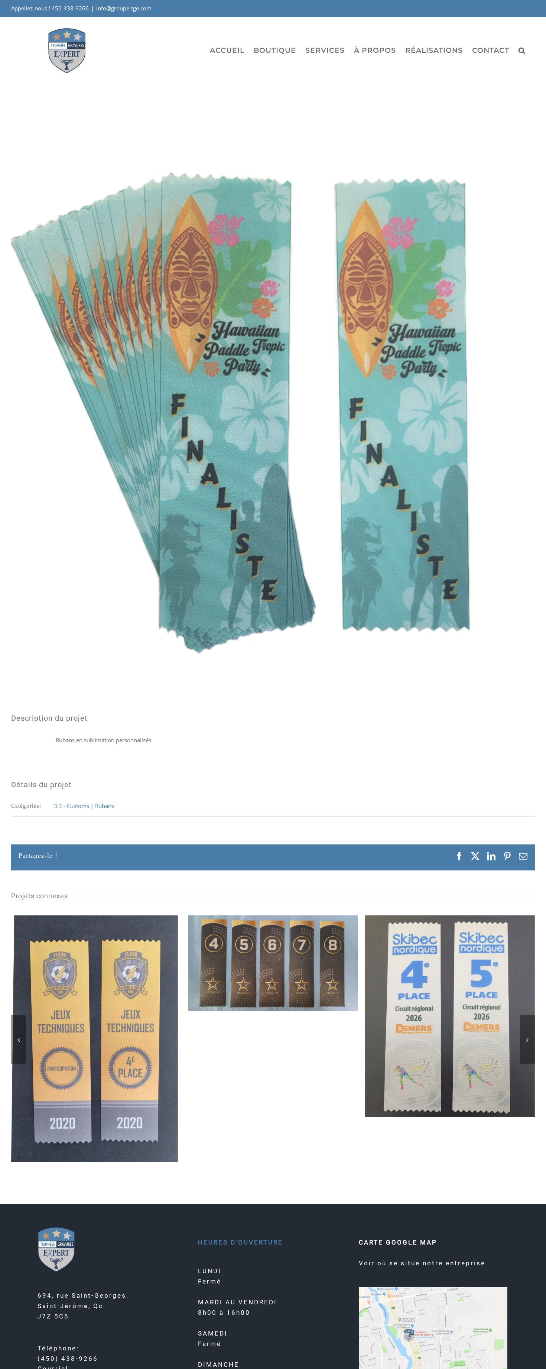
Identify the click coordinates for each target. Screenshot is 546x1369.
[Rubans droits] (96, 919)
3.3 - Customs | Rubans (84, 806)
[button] (522, 50)
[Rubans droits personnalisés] (273, 919)
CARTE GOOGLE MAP (398, 1242)
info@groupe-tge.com (124, 8)
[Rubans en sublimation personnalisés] (450, 919)
